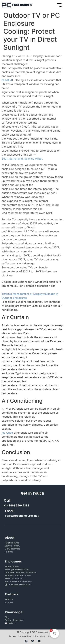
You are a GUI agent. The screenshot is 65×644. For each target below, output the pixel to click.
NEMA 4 (7, 80)
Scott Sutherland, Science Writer (22, 158)
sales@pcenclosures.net (22, 516)
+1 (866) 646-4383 (16, 505)
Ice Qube (7, 432)
